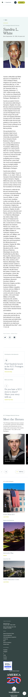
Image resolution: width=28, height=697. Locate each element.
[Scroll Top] (24, 693)
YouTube (5, 657)
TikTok (4, 655)
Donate (21, 2)
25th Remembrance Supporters (9, 637)
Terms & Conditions (7, 642)
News (4, 640)
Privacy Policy (6, 644)
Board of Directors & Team (8, 633)
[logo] (6, 2)
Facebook (5, 649)
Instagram (5, 651)
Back (5, 20)
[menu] (15, 2)
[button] (6, 472)
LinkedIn (5, 658)
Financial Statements (7, 635)
